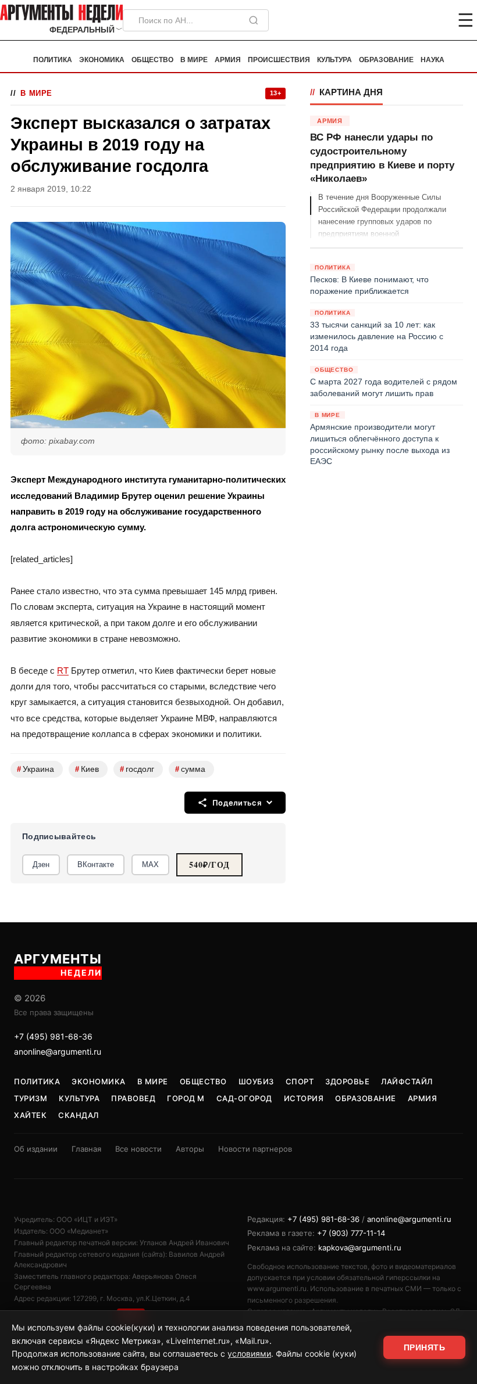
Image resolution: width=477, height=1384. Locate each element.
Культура (334, 60)
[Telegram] (405, 20)
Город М (186, 1098)
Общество (152, 60)
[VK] (434, 20)
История (304, 1098)
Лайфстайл (407, 1081)
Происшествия (279, 60)
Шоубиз (256, 1081)
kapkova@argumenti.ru (359, 1247)
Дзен (41, 864)
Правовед (133, 1098)
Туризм (30, 1098)
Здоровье (347, 1081)
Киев (87, 769)
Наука (432, 60)
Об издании (36, 1148)
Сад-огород (244, 1098)
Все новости (138, 1148)
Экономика (101, 60)
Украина (35, 769)
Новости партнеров (255, 1148)
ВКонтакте (95, 864)
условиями (249, 1353)
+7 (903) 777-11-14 (351, 1233)
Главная (86, 1148)
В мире (194, 60)
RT (63, 670)
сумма (190, 769)
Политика (52, 60)
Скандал (78, 1115)
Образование (386, 60)
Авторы (190, 1148)
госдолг (137, 769)
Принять (425, 1347)
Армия (228, 60)
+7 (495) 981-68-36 (53, 1036)
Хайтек (30, 1115)
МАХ (150, 864)
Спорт (300, 1081)
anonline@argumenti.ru (57, 1051)
